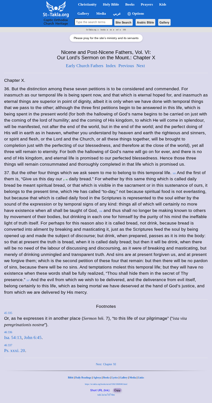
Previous (126, 65)
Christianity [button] (87, 4)
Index (111, 65)
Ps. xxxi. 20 (14, 350)
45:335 (8, 313)
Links (141, 377)
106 (124, 30)
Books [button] (130, 4)
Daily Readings (83, 377)
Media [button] (100, 13)
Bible (70, 377)
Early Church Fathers (84, 65)
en (111, 30)
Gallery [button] (82, 13)
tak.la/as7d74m (106, 394)
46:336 (8, 332)
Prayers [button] (147, 4)
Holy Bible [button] (111, 4)
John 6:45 (33, 337)
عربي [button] (116, 13)
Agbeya (97, 377)
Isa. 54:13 (13, 337)
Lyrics (115, 377)
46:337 (8, 345)
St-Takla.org (91, 30)
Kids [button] (162, 4)
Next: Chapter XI (106, 364)
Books (106, 377)
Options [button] (137, 13)
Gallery (164, 22)
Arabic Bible (145, 22)
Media (132, 377)
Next (140, 65)
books (103, 30)
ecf (117, 30)
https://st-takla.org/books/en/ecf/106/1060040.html (106, 384)
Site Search (123, 22)
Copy (117, 390)
